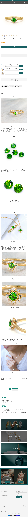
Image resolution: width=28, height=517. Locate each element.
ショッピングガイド (3, 501)
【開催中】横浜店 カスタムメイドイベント (14, 0)
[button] (10, 388)
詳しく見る (7, 481)
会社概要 (21, 501)
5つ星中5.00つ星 (16, 386)
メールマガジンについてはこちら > (20, 491)
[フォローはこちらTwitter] (3, 511)
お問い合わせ (2, 505)
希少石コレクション (19, 86)
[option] (14, 358)
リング (3, 4)
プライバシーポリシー (23, 506)
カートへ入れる (14, 46)
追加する (21, 65)
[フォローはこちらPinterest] (7, 511)
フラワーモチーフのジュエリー (5, 86)
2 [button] (14, 369)
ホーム (1, 4)
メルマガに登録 (19, 497)
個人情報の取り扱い (19, 495)
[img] (3, 405)
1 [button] (13, 369)
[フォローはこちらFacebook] (1, 511)
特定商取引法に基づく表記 (23, 505)
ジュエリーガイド (3, 506)
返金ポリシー (22, 507)
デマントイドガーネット (13, 86)
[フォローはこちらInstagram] (5, 511)
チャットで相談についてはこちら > (5, 495)
